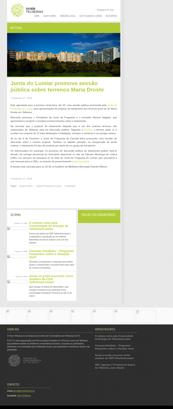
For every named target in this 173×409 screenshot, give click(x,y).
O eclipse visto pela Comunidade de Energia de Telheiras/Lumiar (48, 226)
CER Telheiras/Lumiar (90, 15)
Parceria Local (68, 15)
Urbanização (70, 186)
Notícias (16, 28)
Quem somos (49, 15)
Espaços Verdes (26, 186)
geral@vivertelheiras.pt (24, 391)
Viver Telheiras (24, 396)
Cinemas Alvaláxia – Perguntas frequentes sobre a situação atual (51, 254)
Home (37, 15)
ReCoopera (111, 15)
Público (88, 129)
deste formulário (80, 161)
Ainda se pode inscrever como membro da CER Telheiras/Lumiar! (51, 279)
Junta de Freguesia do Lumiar (48, 186)
